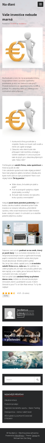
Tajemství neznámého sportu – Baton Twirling (22, 408)
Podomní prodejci (11, 404)
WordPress (19, 435)
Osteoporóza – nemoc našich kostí (17, 412)
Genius (34, 435)
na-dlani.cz (22, 24)
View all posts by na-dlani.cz (25, 314)
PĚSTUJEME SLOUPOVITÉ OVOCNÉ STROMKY (18, 417)
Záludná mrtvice (10, 400)
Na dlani (8, 4)
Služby (6, 296)
